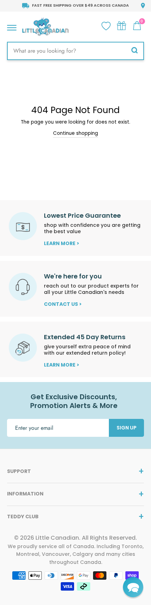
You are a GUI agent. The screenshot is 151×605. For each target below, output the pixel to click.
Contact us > (63, 304)
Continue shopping (75, 133)
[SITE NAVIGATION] (12, 26)
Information (25, 493)
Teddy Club (23, 516)
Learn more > (61, 243)
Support (19, 471)
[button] (133, 587)
